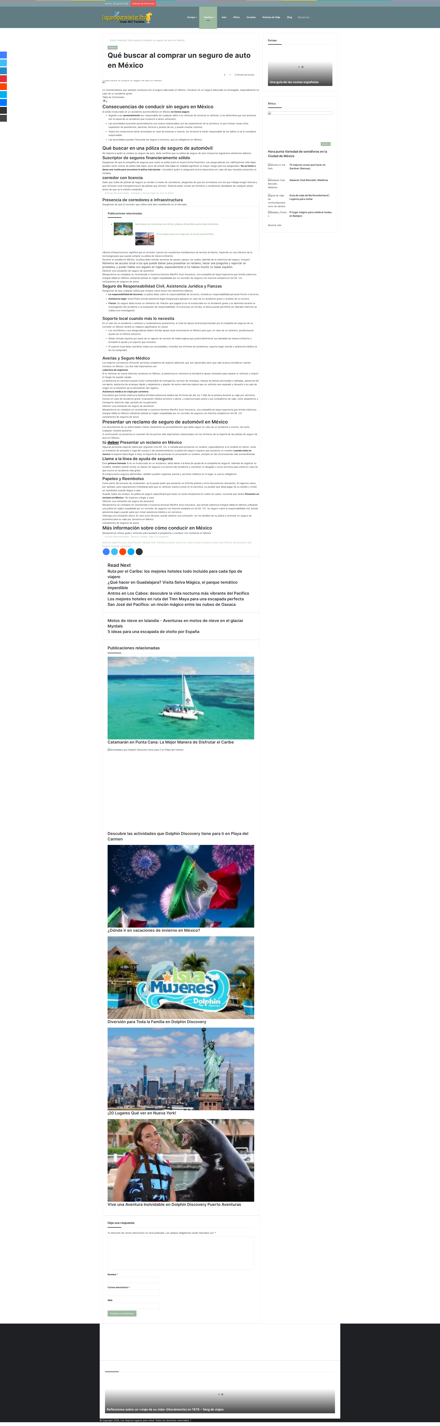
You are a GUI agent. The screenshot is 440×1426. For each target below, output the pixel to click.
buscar (137, 542)
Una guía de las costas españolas (294, 82)
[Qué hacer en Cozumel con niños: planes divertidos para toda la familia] (123, 228)
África (236, 17)
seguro (106, 546)
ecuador (197, 542)
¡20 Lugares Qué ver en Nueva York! (142, 1113)
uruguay (115, 546)
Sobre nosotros (113, 1353)
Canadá (146, 542)
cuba (189, 542)
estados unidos (210, 542)
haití (221, 542)
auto (124, 542)
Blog (289, 17)
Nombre (113, 1274)
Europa (191, 17)
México (228, 542)
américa (106, 542)
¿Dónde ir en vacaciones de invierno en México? (154, 930)
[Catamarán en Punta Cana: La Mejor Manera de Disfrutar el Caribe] (181, 698)
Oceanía (250, 17)
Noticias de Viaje (271, 17)
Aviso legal (110, 1336)
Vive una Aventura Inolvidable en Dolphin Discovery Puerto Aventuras (174, 1204)
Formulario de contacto (117, 1342)
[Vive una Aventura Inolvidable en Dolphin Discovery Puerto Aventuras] (181, 1160)
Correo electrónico (119, 1287)
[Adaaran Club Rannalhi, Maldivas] (277, 184)
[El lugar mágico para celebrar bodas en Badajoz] (277, 217)
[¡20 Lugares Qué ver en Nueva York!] (181, 1069)
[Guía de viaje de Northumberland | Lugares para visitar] (277, 201)
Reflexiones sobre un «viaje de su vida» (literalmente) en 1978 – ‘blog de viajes (165, 1409)
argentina (116, 542)
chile (153, 542)
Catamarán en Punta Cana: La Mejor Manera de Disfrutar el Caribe (171, 742)
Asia (223, 17)
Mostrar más (274, 225)
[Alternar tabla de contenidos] (105, 101)
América (208, 17)
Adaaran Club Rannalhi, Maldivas (308, 180)
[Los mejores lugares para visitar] (128, 17)
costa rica (181, 542)
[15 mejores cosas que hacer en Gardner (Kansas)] (277, 169)
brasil (130, 542)
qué (250, 542)
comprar (170, 542)
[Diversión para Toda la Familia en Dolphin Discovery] (181, 977)
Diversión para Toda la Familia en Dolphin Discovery (157, 1021)
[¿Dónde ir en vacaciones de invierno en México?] (181, 886)
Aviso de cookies (114, 1330)
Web (110, 1300)
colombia (161, 542)
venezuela (125, 546)
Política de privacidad (116, 1347)
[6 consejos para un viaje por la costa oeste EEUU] (144, 238)
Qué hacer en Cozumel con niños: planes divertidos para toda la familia (176, 224)
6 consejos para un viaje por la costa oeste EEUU (185, 234)
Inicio (112, 40)
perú (244, 542)
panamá (237, 542)
